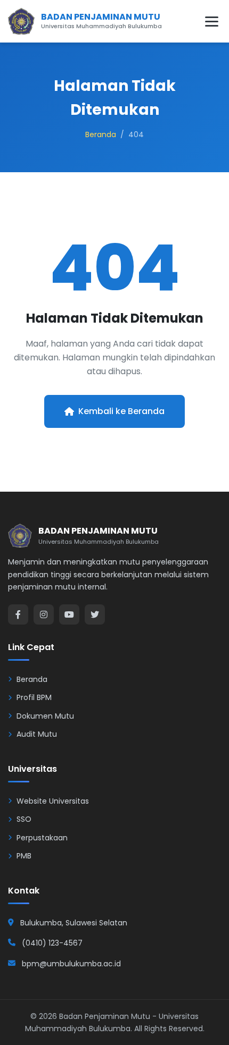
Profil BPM (34, 697)
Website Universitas (53, 801)
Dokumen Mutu (45, 716)
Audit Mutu (37, 734)
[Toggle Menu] (211, 21)
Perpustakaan (42, 837)
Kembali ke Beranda (121, 411)
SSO (24, 819)
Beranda (100, 134)
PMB (24, 855)
